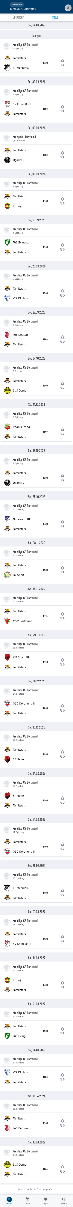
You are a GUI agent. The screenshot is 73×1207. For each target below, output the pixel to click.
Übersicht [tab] (18, 17)
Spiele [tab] (54, 17)
